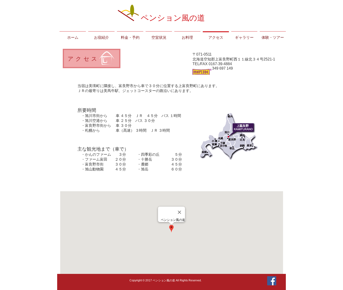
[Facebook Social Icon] (271, 280)
